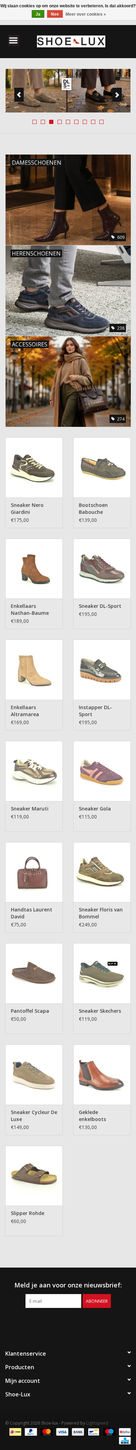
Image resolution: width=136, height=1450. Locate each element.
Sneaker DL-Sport (100, 606)
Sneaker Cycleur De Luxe (34, 1115)
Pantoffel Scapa (30, 1011)
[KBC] (123, 1440)
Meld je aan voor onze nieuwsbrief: (68, 1285)
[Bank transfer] (77, 1432)
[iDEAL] (14, 1432)
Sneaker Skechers (100, 1011)
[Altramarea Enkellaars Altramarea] (34, 670)
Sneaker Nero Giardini (27, 508)
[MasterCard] (46, 1432)
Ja (38, 14)
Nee (55, 14)
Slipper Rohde (27, 1213)
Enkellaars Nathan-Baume (30, 609)
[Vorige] (19, 95)
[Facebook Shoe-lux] (61, 1322)
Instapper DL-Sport (95, 711)
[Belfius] (123, 1432)
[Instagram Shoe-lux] (74, 1322)
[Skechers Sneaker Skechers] (102, 973)
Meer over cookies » (86, 14)
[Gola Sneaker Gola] (102, 771)
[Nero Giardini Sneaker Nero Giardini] (34, 467)
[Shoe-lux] (81, 41)
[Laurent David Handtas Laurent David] (34, 872)
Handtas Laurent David (31, 913)
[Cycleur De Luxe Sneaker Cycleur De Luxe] (34, 1074)
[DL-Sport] (68, 91)
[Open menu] (13, 40)
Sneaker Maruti (29, 808)
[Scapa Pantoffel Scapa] (34, 973)
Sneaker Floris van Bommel (101, 913)
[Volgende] (117, 95)
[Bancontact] (92, 1432)
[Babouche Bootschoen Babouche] (102, 467)
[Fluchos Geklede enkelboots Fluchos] (102, 1074)
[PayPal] (30, 1432)
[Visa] (61, 1432)
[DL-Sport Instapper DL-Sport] (102, 670)
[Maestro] (108, 1432)
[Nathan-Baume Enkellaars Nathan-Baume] (34, 569)
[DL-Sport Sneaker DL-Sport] (102, 569)
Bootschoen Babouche (93, 508)
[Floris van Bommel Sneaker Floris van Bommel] (102, 872)
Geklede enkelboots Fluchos (92, 1116)
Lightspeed (97, 1423)
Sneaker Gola (95, 808)
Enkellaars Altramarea (25, 711)
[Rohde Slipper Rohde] (34, 1176)
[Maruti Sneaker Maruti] (34, 771)
